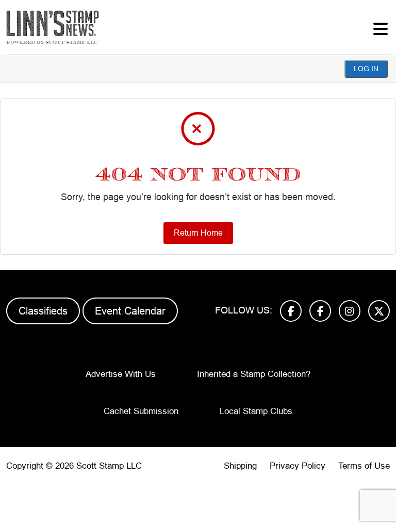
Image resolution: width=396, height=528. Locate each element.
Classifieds (43, 311)
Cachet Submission (141, 411)
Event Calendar (130, 311)
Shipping (240, 466)
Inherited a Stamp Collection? (253, 374)
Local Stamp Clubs (256, 411)
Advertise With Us (121, 374)
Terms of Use (364, 466)
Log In (366, 68)
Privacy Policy (297, 466)
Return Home (198, 232)
